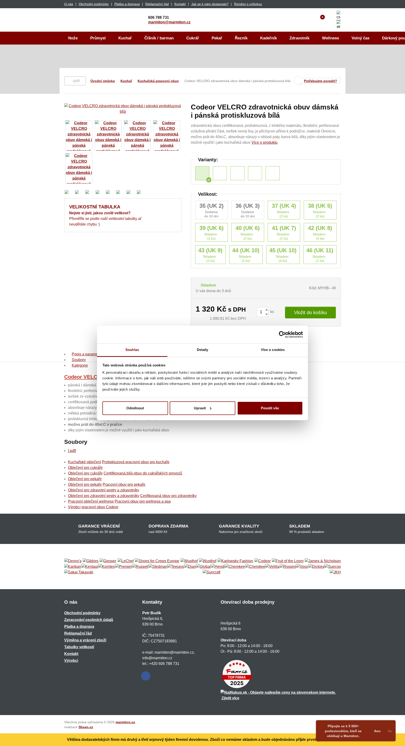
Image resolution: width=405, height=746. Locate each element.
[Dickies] (316, 566)
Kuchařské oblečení (84, 462)
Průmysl (98, 38)
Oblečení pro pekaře (85, 479)
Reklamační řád (157, 4)
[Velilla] (272, 566)
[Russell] (140, 566)
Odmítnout (135, 408)
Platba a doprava (127, 4)
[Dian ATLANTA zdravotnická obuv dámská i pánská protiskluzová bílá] (220, 173)
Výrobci (74, 507)
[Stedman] (158, 566)
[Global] (203, 566)
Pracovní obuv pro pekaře (124, 484)
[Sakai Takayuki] (78, 572)
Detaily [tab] (202, 350)
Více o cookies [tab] (273, 350)
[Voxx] (302, 566)
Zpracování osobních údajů (88, 620)
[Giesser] (108, 561)
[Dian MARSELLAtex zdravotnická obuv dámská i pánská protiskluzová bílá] (237, 173)
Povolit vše (270, 408)
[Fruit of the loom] (288, 561)
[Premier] (123, 566)
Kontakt (180, 4)
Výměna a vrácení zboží (85, 640)
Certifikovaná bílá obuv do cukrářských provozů (143, 473)
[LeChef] (126, 561)
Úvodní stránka (102, 81)
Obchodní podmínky (94, 4)
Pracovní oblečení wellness (91, 501)
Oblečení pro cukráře (85, 468)
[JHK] (335, 572)
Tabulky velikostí (79, 647)
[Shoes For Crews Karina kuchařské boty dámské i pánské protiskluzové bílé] (273, 173)
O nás (68, 4)
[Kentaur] (89, 566)
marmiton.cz (125, 722)
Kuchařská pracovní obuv (158, 81)
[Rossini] (288, 566)
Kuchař (125, 38)
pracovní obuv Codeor (100, 507)
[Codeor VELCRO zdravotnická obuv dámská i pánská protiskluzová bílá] (202, 173)
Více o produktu (264, 142)
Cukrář (192, 38)
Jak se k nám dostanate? (210, 4)
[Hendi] (218, 566)
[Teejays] (175, 566)
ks (271, 312)
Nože (73, 38)
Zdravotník (299, 38)
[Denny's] (73, 561)
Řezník (241, 38)
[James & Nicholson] (323, 561)
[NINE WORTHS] (207, 561)
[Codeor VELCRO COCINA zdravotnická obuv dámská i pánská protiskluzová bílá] (255, 173)
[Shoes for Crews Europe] (157, 561)
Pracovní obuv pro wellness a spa (143, 501)
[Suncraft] (211, 572)
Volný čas (360, 38)
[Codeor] (263, 561)
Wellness (330, 38)
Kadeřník (268, 38)
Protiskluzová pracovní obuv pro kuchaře (135, 462)
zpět (76, 81)
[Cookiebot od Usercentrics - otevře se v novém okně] (282, 334)
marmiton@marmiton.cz (169, 22)
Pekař (217, 38)
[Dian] (190, 566)
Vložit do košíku (310, 312)
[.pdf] (72, 451)
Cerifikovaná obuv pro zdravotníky (168, 496)
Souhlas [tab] (132, 350)
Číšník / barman (159, 38)
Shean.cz (86, 727)
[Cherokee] (235, 566)
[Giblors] (90, 561)
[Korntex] (106, 566)
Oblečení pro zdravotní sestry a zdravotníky (103, 490)
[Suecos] (332, 566)
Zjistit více (230, 698)
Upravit (200, 408)
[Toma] (255, 566)
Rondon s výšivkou (248, 4)
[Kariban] (72, 566)
